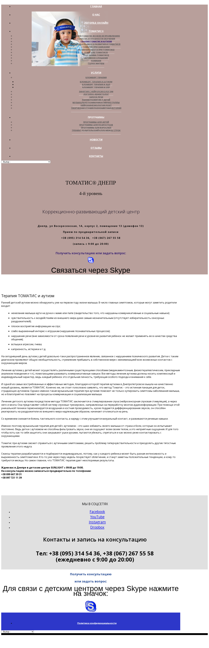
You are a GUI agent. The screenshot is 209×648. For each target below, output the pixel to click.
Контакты (96, 156)
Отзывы (96, 148)
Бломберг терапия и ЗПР (96, 87)
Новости (96, 139)
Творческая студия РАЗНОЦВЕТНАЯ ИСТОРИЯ (96, 108)
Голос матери (96, 63)
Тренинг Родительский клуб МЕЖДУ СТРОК (96, 130)
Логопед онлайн (96, 23)
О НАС (96, 14)
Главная (96, 6)
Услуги (96, 72)
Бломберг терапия (96, 77)
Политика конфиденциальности (97, 623)
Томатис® (96, 31)
